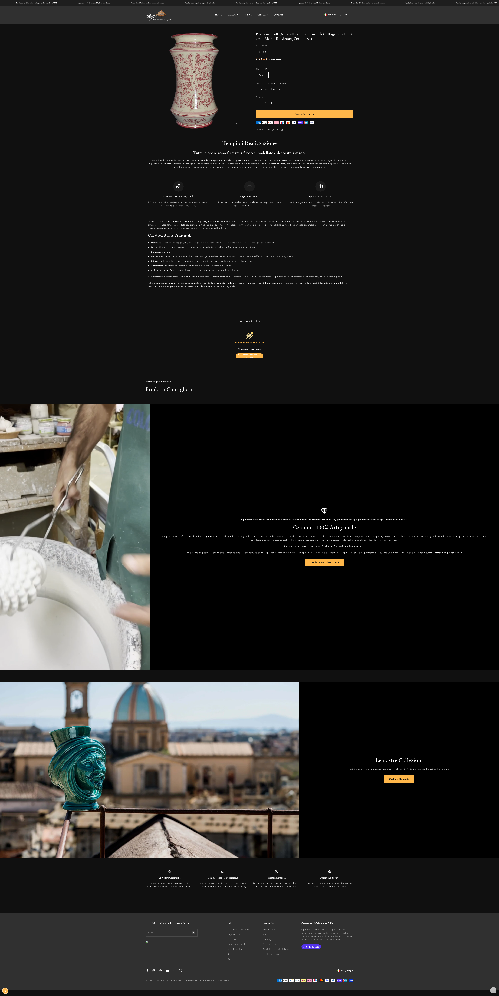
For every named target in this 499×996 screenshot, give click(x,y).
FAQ (265, 934)
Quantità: (260, 97)
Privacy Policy (269, 944)
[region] (249, 194)
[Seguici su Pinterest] (160, 970)
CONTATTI (279, 14)
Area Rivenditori (235, 949)
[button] (5, 991)
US (229, 953)
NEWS (248, 14)
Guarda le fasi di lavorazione (324, 562)
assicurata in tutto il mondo (224, 883)
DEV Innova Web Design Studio (216, 980)
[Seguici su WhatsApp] (180, 970)
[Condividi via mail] (282, 129)
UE (229, 958)
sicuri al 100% (333, 883)
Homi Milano (234, 939)
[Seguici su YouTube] (167, 970)
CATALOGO (232, 14)
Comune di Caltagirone (239, 929)
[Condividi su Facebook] (269, 129)
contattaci (267, 886)
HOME (218, 14)
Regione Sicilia (235, 934)
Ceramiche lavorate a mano (164, 883)
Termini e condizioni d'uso (276, 949)
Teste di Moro (269, 929)
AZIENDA (261, 14)
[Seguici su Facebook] (147, 970)
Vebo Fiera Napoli (236, 944)
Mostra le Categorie (399, 778)
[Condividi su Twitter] (273, 129)
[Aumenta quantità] (271, 103)
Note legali (268, 939)
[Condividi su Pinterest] (277, 129)
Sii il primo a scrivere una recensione (249, 355)
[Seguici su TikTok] (174, 970)
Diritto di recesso (271, 953)
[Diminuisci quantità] (259, 103)
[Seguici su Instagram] (154, 970)
